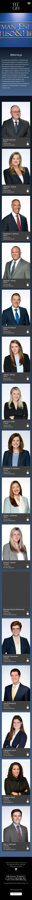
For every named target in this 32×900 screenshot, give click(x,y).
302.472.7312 (6, 331)
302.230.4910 (7, 848)
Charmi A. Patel (9, 797)
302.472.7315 (6, 284)
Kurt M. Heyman (9, 140)
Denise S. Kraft (9, 422)
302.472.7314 (6, 566)
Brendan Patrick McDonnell (13, 609)
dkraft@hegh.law (8, 426)
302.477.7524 (6, 754)
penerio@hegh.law (8, 192)
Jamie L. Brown (9, 375)
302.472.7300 (18, 889)
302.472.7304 (7, 660)
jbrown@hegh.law (8, 379)
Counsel (5, 423)
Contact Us (16, 894)
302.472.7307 (7, 519)
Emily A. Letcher (9, 562)
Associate (6, 564)
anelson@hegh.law (8, 333)
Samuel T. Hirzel (9, 281)
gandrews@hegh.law (9, 520)
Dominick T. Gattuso (11, 234)
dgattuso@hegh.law (9, 239)
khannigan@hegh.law (9, 849)
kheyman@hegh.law (9, 145)
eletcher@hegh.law (8, 567)
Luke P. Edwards (9, 703)
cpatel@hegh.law (8, 802)
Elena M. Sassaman (10, 656)
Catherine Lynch (9, 750)
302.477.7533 (6, 801)
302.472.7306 (7, 425)
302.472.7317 (6, 472)
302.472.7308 (7, 613)
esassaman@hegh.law (9, 661)
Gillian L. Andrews (10, 516)
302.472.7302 (7, 143)
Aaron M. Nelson (9, 328)
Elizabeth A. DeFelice (11, 469)
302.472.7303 (7, 190)
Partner (5, 141)
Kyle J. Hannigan (9, 844)
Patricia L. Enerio (9, 187)
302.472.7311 (6, 237)
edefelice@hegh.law (9, 473)
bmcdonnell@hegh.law (9, 614)
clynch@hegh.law (8, 755)
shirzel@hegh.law (8, 286)
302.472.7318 (6, 378)
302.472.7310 (6, 707)
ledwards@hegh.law (9, 708)
